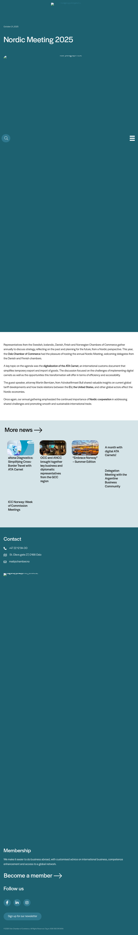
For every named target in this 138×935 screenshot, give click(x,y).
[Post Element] (20, 456)
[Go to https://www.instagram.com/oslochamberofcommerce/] (27, 902)
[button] (5, 138)
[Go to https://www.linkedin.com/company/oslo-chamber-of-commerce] (17, 902)
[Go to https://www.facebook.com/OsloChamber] (7, 902)
